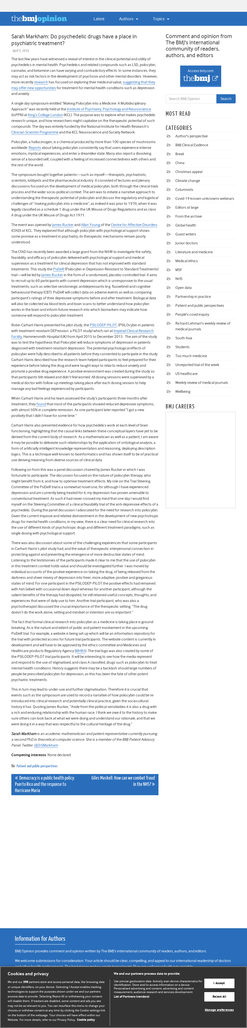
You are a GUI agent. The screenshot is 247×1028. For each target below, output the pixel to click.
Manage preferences (219, 1010)
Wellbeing (182, 391)
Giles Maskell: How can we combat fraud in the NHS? (123, 781)
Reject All (219, 997)
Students (182, 347)
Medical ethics (186, 261)
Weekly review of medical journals (201, 382)
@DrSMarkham (46, 745)
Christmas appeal (188, 172)
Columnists (184, 189)
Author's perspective (191, 136)
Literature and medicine (194, 252)
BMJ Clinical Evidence (191, 145)
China (180, 163)
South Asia (183, 338)
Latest (99, 18)
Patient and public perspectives (37, 766)
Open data (183, 288)
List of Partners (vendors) (131, 997)
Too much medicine (191, 356)
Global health (185, 225)
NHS (178, 279)
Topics (159, 18)
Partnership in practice (193, 296)
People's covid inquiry (192, 314)
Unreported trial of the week (197, 365)
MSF (178, 270)
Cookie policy (86, 1020)
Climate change (187, 181)
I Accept (219, 983)
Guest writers (185, 234)
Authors (126, 18)
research (41, 82)
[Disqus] (84, 859)
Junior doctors (186, 243)
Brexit (179, 154)
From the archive (188, 216)
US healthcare (186, 374)
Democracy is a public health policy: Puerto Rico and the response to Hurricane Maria (45, 784)
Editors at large (187, 207)
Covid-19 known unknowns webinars (204, 198)
